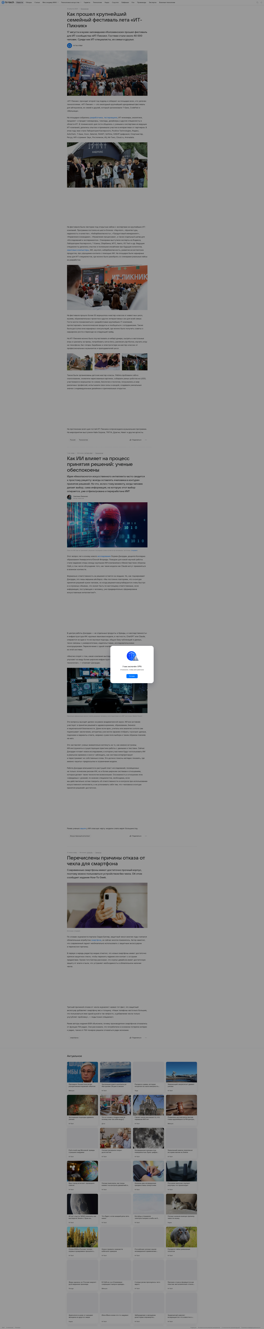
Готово (132, 676)
